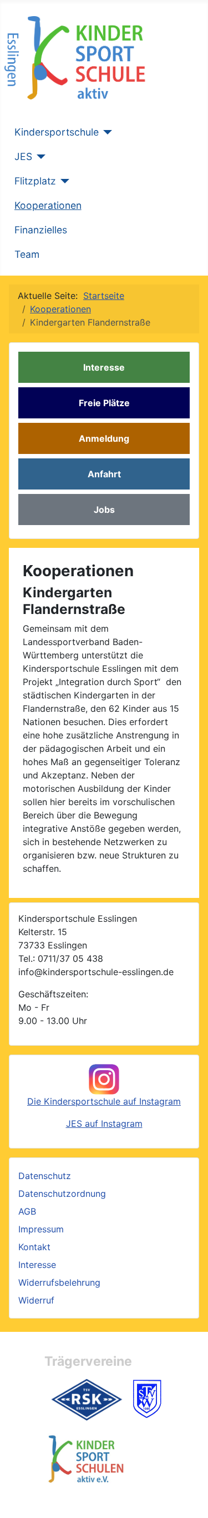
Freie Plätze (104, 402)
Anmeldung (104, 438)
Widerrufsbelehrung (59, 1282)
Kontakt (34, 1246)
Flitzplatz (35, 181)
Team (26, 254)
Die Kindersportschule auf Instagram (104, 1101)
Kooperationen (48, 205)
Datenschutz (44, 1175)
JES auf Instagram (104, 1123)
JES (23, 156)
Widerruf (36, 1300)
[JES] (39, 156)
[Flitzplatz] (63, 181)
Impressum (41, 1229)
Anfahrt (104, 474)
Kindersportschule (56, 132)
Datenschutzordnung (62, 1193)
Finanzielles (40, 230)
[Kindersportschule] (106, 132)
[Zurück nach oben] (188, 1497)
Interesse (104, 367)
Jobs (104, 509)
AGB (27, 1211)
